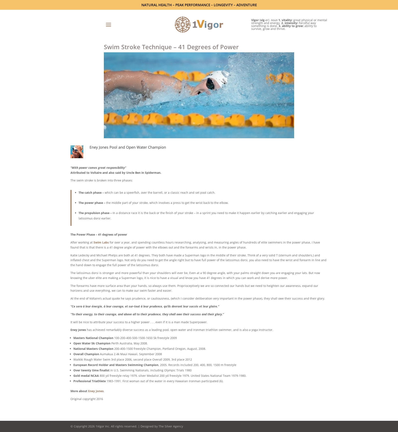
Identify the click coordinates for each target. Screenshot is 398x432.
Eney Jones (96, 391)
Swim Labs (101, 242)
